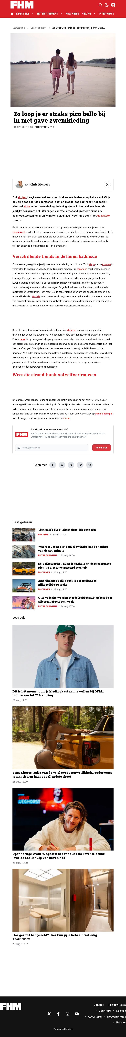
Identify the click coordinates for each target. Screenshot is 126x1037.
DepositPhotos (116, 1016)
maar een (82, 269)
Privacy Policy (117, 1004)
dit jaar (22, 197)
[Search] (100, 5)
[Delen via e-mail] (89, 465)
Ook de (36, 296)
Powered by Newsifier (63, 1029)
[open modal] (113, 5)
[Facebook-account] (58, 1014)
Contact (99, 1004)
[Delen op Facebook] (52, 465)
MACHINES (72, 13)
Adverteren (95, 1016)
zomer (66, 418)
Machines (44, 572)
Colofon (121, 1010)
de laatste (103, 215)
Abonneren (101, 447)
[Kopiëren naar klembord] (80, 465)
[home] (11, 13)
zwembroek (18, 232)
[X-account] (49, 1014)
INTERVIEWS (107, 13)
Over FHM (105, 1010)
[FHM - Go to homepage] (10, 1006)
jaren (22, 339)
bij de (26, 206)
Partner (43, 534)
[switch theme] (106, 5)
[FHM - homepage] (21, 4)
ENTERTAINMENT (47, 13)
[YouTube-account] (77, 1014)
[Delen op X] (62, 465)
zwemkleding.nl (103, 413)
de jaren (71, 330)
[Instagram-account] (68, 1014)
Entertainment (44, 127)
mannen (106, 264)
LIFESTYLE (22, 13)
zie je (92, 264)
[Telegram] (71, 465)
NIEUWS (86, 13)
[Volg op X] (107, 184)
